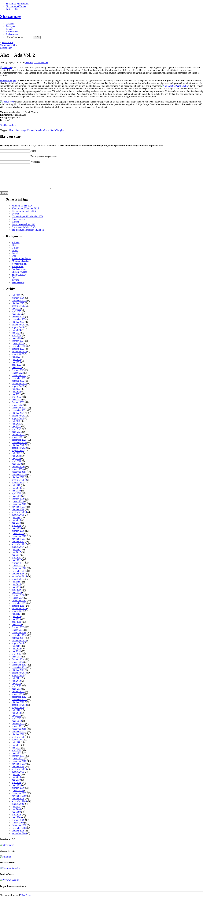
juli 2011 (16, 742)
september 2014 (19, 640)
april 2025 (16, 311)
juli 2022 (16, 389)
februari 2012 (18, 723)
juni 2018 (16, 520)
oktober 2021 (18, 413)
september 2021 (19, 415)
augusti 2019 (18, 482)
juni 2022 (16, 391)
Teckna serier (18, 282)
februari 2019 (18, 498)
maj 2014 (16, 651)
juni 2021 (16, 423)
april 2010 (16, 782)
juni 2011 (16, 745)
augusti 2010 (18, 771)
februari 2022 (18, 402)
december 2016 (19, 568)
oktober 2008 (18, 830)
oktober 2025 (18, 303)
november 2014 (19, 635)
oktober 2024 (18, 322)
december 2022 (19, 375)
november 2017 (19, 539)
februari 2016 (18, 595)
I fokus (15, 250)
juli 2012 (16, 710)
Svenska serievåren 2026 (23, 224)
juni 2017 (16, 552)
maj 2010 (16, 780)
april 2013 (16, 686)
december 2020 (19, 439)
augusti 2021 (18, 418)
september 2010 (19, 769)
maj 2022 (16, 394)
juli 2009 (16, 806)
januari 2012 (18, 726)
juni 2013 (16, 680)
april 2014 (16, 654)
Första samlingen (8, 80)
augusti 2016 (18, 579)
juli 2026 (16, 295)
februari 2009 (18, 820)
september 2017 (19, 544)
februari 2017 (18, 563)
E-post (43, 156)
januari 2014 (18, 662)
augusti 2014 (18, 643)
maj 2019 (16, 490)
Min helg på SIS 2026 (22, 205)
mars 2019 (17, 496)
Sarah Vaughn (57, 130)
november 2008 (19, 828)
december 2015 (19, 600)
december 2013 (19, 664)
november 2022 (19, 378)
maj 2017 (16, 555)
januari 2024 (18, 343)
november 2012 (19, 699)
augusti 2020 (18, 450)
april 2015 (16, 622)
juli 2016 (16, 581)
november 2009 (19, 796)
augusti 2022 (18, 386)
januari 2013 (18, 694)
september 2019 (19, 480)
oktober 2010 (18, 766)
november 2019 (19, 474)
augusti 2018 (18, 514)
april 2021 (16, 429)
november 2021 (19, 410)
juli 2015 (16, 614)
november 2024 (19, 319)
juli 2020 (16, 453)
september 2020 (19, 448)
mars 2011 (17, 753)
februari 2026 (18, 298)
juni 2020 (16, 456)
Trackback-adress (8, 125)
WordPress (25, 895)
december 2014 (19, 632)
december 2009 (19, 793)
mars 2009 (17, 817)
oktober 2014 (18, 638)
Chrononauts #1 (7, 45)
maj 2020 (16, 458)
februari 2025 (18, 316)
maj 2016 (16, 587)
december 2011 (19, 729)
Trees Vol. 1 (7, 42)
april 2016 (16, 589)
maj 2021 (16, 426)
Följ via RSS (12, 9)
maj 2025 (16, 308)
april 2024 (16, 335)
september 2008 (19, 833)
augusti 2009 (18, 804)
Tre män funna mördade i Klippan (28, 229)
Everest (15, 213)
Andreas (29, 62)
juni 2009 (16, 809)
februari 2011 (18, 755)
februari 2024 (18, 340)
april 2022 (16, 397)
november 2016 (19, 571)
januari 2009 (18, 822)
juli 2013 (16, 678)
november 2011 (19, 731)
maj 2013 (16, 683)
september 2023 (19, 351)
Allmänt (15, 242)
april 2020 (16, 461)
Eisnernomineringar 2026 (24, 211)
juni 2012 (16, 713)
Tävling (15, 280)
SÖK (37, 37)
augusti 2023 (18, 354)
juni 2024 (16, 330)
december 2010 (19, 761)
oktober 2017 (18, 541)
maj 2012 (16, 715)
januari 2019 (18, 501)
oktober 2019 (18, 477)
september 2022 (19, 383)
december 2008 (19, 825)
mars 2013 (17, 688)
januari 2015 (18, 630)
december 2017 (19, 536)
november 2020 (19, 442)
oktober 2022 (18, 381)
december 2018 (19, 504)
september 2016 (19, 576)
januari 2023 (18, 373)
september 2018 (19, 512)
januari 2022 (18, 405)
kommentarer (41, 62)
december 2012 (19, 697)
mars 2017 (17, 560)
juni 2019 (16, 488)
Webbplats (35, 161)
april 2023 (16, 365)
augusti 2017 (18, 547)
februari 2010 (18, 788)
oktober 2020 (18, 445)
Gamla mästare (19, 219)
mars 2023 (17, 367)
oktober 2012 (18, 702)
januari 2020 (18, 469)
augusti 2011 (18, 739)
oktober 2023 (18, 348)
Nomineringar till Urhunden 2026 (27, 216)
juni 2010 (16, 777)
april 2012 (16, 718)
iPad (14, 255)
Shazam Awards (19, 272)
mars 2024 (17, 338)
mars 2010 (17, 785)
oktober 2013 (18, 670)
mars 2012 (17, 721)
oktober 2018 (18, 509)
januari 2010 (18, 790)
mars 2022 (17, 399)
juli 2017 (16, 549)
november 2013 (19, 667)
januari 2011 (17, 758)
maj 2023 (16, 362)
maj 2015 (16, 619)
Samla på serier (19, 269)
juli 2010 (16, 774)
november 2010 (19, 763)
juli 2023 (16, 356)
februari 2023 (18, 370)
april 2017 (16, 557)
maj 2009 (16, 812)
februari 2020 (18, 466)
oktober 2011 (18, 734)
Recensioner (6, 48)
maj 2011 (16, 747)
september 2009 (19, 801)
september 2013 (19, 672)
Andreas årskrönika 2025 (24, 227)
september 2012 (19, 705)
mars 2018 (17, 528)
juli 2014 (16, 646)
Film (14, 245)
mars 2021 (17, 431)
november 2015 (19, 603)
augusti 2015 (18, 611)
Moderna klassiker (20, 261)
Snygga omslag (19, 274)
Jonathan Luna (42, 130)
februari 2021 (18, 434)
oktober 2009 (18, 798)
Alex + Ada (13, 130)
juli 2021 (16, 421)
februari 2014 (18, 659)
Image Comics (27, 130)
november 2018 (19, 506)
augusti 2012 (18, 707)
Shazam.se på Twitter (16, 6)
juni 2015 (16, 616)
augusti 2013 (18, 675)
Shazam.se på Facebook (17, 3)
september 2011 (19, 737)
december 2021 (19, 407)
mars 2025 (17, 314)
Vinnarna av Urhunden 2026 (25, 208)
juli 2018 (16, 517)
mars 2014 (17, 656)
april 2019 (16, 493)
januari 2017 (18, 565)
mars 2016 (17, 592)
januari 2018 (18, 533)
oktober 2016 (18, 573)
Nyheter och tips (19, 264)
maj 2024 (16, 332)
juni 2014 (16, 648)
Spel (14, 277)
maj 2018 (16, 522)
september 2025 (19, 306)
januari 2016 (18, 597)
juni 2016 (16, 584)
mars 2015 (17, 624)
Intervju (15, 253)
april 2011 (16, 750)
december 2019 (19, 472)
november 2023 (19, 346)
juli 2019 (16, 485)
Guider (15, 247)
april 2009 (16, 814)
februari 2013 (18, 691)
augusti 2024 (18, 327)
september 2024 (19, 324)
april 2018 (16, 525)
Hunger (15, 221)
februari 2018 (18, 531)
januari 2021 (18, 437)
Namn (33, 150)
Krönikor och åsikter (21, 258)
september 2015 (19, 608)
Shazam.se (10, 16)
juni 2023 (16, 359)
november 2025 (19, 300)
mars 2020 (17, 464)
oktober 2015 (18, 605)
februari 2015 (18, 627)
